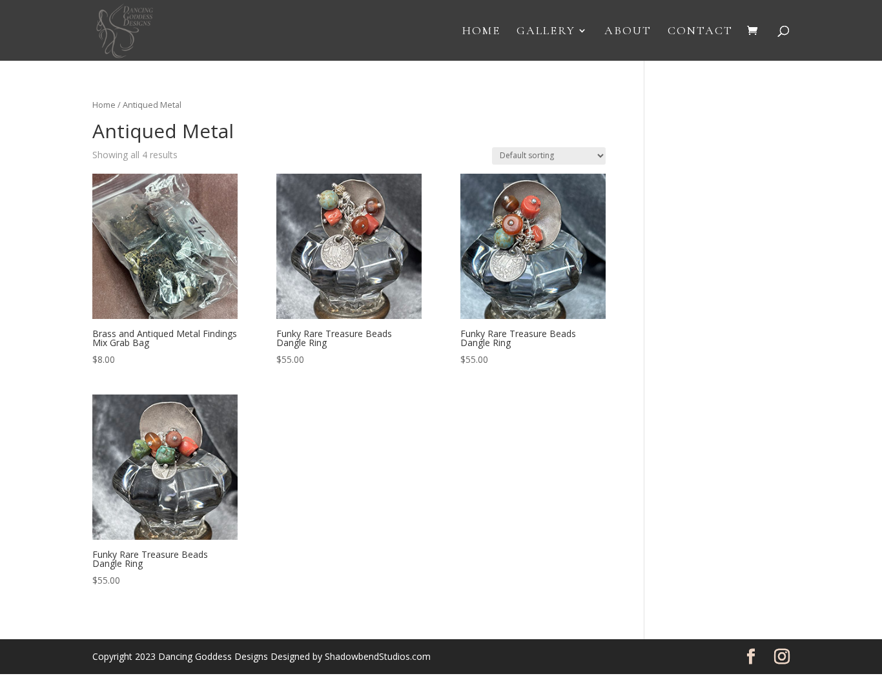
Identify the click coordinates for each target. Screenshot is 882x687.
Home (481, 31)
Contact (700, 31)
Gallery (546, 31)
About (627, 31)
